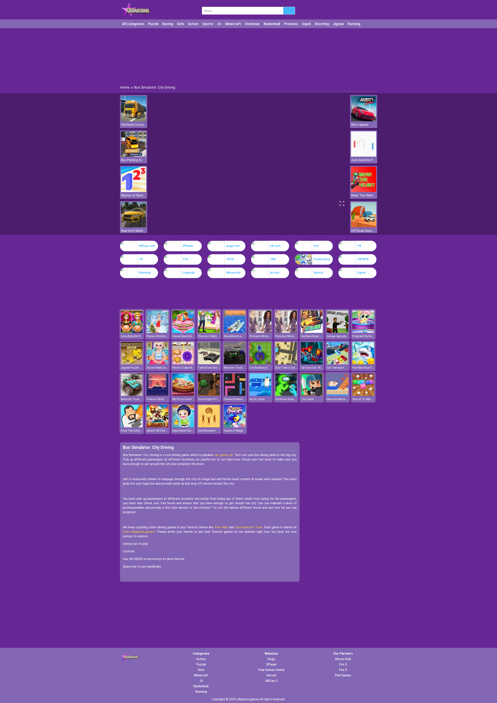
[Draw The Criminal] (132, 426)
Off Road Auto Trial (363, 231)
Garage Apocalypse (339, 336)
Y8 (359, 246)
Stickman (252, 24)
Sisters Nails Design (159, 367)
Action (193, 24)
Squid (306, 24)
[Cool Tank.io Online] (286, 363)
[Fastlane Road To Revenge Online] (312, 332)
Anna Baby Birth (131, 336)
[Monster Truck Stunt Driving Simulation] (132, 395)
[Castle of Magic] (235, 426)
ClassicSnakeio (233, 399)
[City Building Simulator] (260, 363)
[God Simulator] (209, 426)
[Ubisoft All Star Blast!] (157, 426)
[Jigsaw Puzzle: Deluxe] (132, 363)
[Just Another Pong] (363, 155)
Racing (167, 24)
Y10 (185, 259)
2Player (188, 246)
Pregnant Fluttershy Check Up (371, 336)
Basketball (272, 24)
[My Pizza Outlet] (183, 395)
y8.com (275, 246)
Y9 (141, 259)
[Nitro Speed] (363, 120)
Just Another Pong (363, 160)
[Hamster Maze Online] (337, 395)
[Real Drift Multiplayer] (133, 226)
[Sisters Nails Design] (157, 363)
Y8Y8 (230, 259)
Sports (207, 24)
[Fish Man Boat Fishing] (363, 363)
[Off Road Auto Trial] (363, 226)
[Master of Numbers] (133, 191)
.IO (219, 24)
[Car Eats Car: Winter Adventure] (312, 363)
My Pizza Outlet (182, 399)
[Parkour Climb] (157, 395)
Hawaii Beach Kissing (185, 336)
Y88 (272, 259)
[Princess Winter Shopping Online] (260, 332)
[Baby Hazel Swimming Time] (183, 426)
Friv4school (322, 259)
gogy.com (233, 246)
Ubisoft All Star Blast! (160, 430)
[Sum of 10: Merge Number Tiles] (363, 395)
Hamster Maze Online (340, 399)
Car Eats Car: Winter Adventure (320, 367)
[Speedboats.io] (235, 332)
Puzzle (153, 24)
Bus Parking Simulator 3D (133, 160)
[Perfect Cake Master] (183, 363)
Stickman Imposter (287, 399)
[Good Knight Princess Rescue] (209, 395)
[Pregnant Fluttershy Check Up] (363, 332)
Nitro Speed (359, 124)
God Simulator (207, 430)
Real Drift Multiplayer (133, 231)
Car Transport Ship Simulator (345, 367)
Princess (291, 24)
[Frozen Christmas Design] (157, 332)
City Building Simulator (263, 367)
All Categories (133, 24)
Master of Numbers (133, 195)
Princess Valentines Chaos (215, 336)
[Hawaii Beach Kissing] (183, 332)
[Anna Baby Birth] (132, 332)
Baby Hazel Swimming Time (189, 430)
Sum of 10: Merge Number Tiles (372, 399)
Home (124, 87)
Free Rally (221, 527)
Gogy (271, 659)
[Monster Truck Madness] (235, 363)
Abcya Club (343, 659)
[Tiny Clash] (312, 395)
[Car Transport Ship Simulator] (337, 363)
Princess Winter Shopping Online (269, 336)
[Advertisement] (248, 56)
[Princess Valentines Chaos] (209, 332)
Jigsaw (338, 24)
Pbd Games (343, 675)
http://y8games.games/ (139, 532)
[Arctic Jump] (260, 395)
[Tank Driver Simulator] (209, 363)
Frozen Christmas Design (162, 336)
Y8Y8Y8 (362, 259)
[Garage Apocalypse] (337, 332)
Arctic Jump (257, 399)
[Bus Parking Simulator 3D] (133, 155)
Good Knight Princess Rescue (216, 399)
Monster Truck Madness (239, 367)
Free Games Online (271, 670)
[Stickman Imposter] (286, 395)
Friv (316, 246)
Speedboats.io (233, 336)
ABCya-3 (271, 681)
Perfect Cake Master (185, 367)
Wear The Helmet (363, 195)
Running (354, 24)
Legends (189, 272)
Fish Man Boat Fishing (365, 367)
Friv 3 (343, 670)
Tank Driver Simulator (211, 367)
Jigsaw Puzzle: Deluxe (135, 367)
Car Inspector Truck (249, 527)
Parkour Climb (155, 399)
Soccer (271, 675)
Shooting (322, 24)
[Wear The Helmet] (363, 191)
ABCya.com (147, 246)
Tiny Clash (307, 399)
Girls (180, 24)
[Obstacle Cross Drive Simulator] (133, 120)
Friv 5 (343, 664)
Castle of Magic (233, 430)
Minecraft (233, 24)
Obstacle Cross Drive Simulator (133, 124)
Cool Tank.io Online (287, 367)
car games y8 (223, 455)
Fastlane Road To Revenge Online (321, 336)
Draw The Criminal (132, 430)
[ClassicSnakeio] (235, 395)
